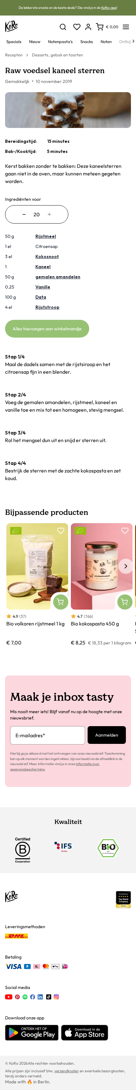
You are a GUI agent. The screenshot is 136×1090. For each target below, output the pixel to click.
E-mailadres (30, 735)
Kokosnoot (47, 256)
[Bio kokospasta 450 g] (102, 585)
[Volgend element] (125, 566)
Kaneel (43, 266)
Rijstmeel (45, 236)
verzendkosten (66, 1070)
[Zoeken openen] (63, 27)
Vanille (42, 287)
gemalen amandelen (57, 277)
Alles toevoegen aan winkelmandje (47, 329)
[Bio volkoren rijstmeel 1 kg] (37, 585)
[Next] (133, 41)
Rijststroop (47, 307)
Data (40, 297)
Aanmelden (106, 735)
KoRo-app (108, 7)
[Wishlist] (77, 27)
